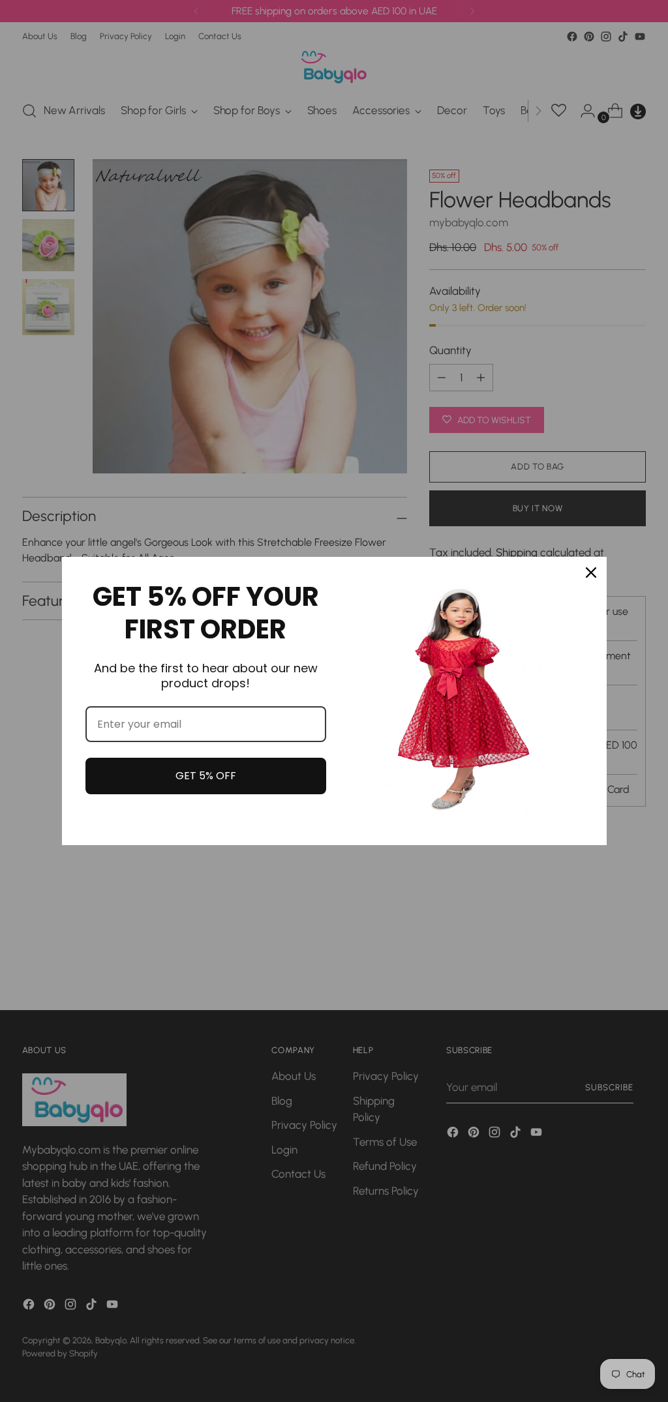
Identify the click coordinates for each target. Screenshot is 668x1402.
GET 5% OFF (205, 775)
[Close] (591, 572)
